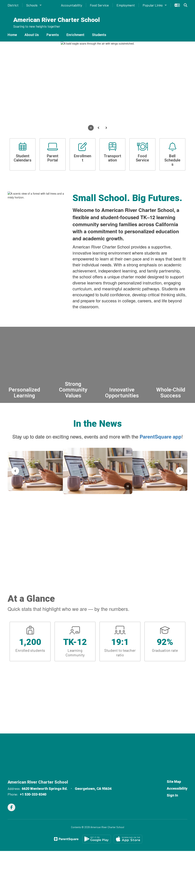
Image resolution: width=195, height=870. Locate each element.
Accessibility (177, 788)
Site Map (174, 782)
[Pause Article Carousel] (128, 487)
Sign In (172, 795)
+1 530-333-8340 (33, 794)
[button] (34, 5)
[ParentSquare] (66, 839)
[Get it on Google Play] (96, 839)
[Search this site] (185, 5)
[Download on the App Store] (128, 839)
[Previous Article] (15, 471)
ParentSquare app (160, 436)
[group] (24, 365)
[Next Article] (180, 471)
